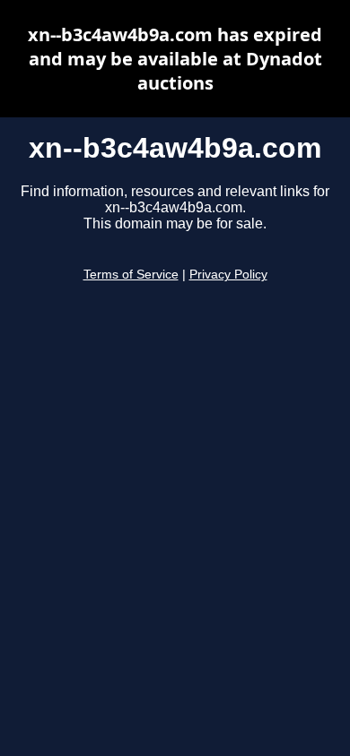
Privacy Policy (228, 274)
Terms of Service (131, 274)
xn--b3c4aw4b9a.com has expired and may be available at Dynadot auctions (175, 58)
